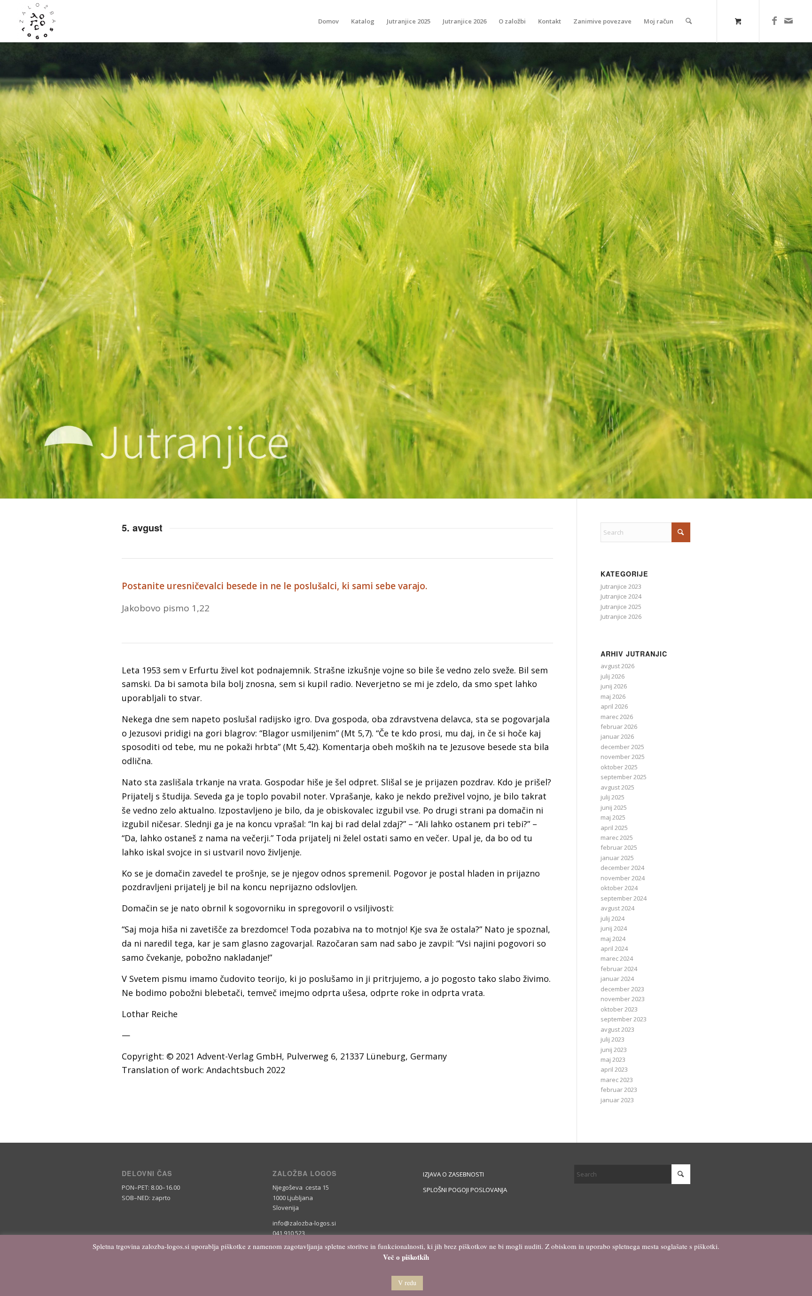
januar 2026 (617, 736)
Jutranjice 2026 (621, 616)
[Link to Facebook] (774, 21)
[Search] (688, 21)
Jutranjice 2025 (621, 606)
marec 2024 (617, 958)
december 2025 (622, 747)
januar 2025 (617, 857)
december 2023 (622, 989)
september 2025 (624, 777)
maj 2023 (613, 1059)
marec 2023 (617, 1079)
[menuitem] (328, 21)
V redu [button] (407, 1282)
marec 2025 (617, 837)
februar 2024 (619, 968)
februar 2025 (619, 847)
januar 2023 (617, 1100)
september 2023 (624, 1019)
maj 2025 (613, 817)
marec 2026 (617, 716)
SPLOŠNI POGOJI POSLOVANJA (465, 1189)
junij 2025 (614, 807)
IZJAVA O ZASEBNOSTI (453, 1174)
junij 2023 (614, 1049)
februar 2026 (619, 726)
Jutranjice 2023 (621, 586)
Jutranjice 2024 (621, 596)
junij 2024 (614, 928)
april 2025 (614, 827)
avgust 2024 (617, 908)
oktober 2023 (619, 1009)
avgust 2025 (617, 787)
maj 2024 (613, 938)
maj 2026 (613, 696)
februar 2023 (619, 1089)
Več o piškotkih (406, 1257)
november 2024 (623, 878)
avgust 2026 (617, 666)
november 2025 (623, 756)
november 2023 (623, 999)
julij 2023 (613, 1039)
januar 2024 (617, 978)
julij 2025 (613, 797)
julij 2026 (613, 676)
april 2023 (614, 1069)
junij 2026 (614, 686)
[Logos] (37, 21)
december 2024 (622, 867)
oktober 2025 (619, 767)
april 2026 (614, 706)
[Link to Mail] (788, 21)
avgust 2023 (617, 1029)
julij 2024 (613, 918)
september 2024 (624, 898)
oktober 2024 (619, 888)
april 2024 (614, 948)
